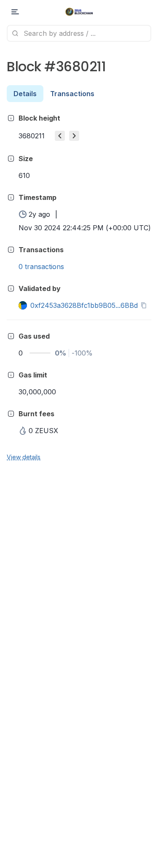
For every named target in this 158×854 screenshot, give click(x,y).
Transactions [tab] (72, 93)
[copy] (145, 305)
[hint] (11, 118)
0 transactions (41, 266)
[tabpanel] (79, 287)
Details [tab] (25, 93)
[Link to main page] (79, 12)
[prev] (60, 136)
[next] (74, 136)
